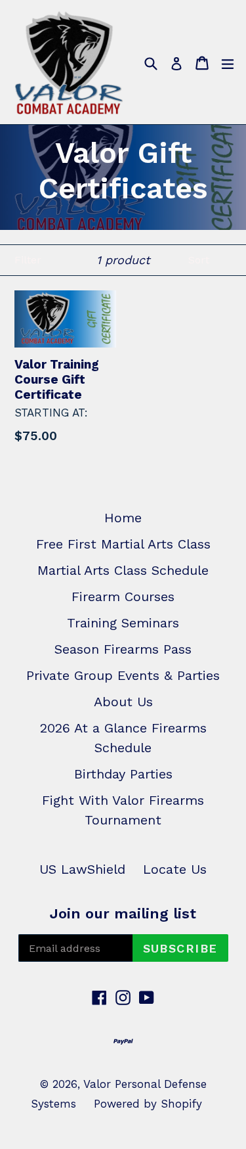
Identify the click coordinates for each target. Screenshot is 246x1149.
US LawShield (82, 869)
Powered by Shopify (148, 1103)
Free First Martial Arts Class (123, 544)
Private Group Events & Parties (123, 675)
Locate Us (175, 869)
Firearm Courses (123, 596)
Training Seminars (123, 623)
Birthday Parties (123, 774)
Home (123, 518)
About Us (123, 702)
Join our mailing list (123, 913)
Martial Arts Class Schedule (123, 570)
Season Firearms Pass (123, 649)
